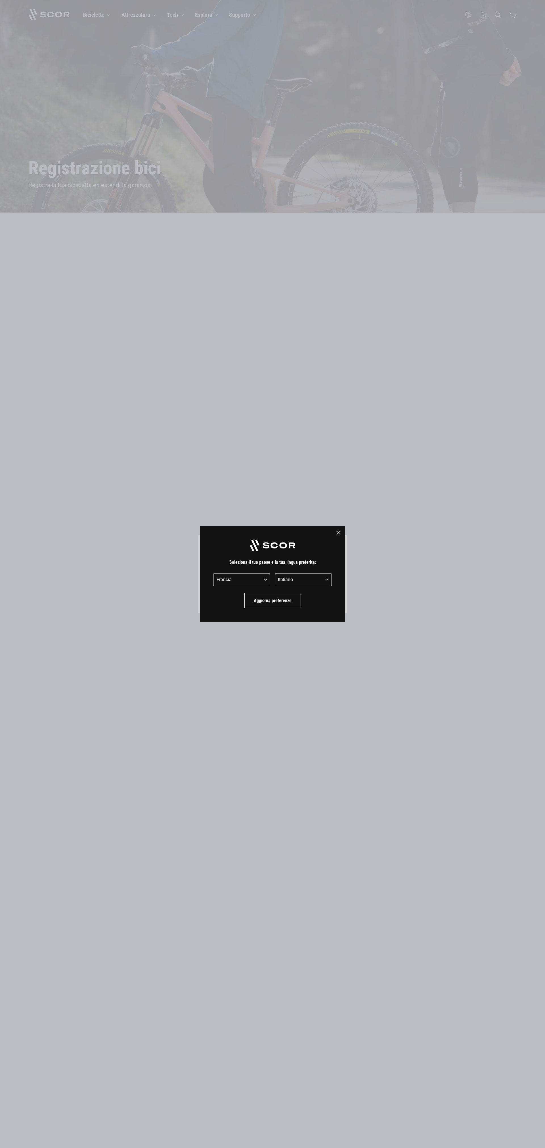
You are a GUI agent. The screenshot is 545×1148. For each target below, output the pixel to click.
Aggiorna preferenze (273, 600)
